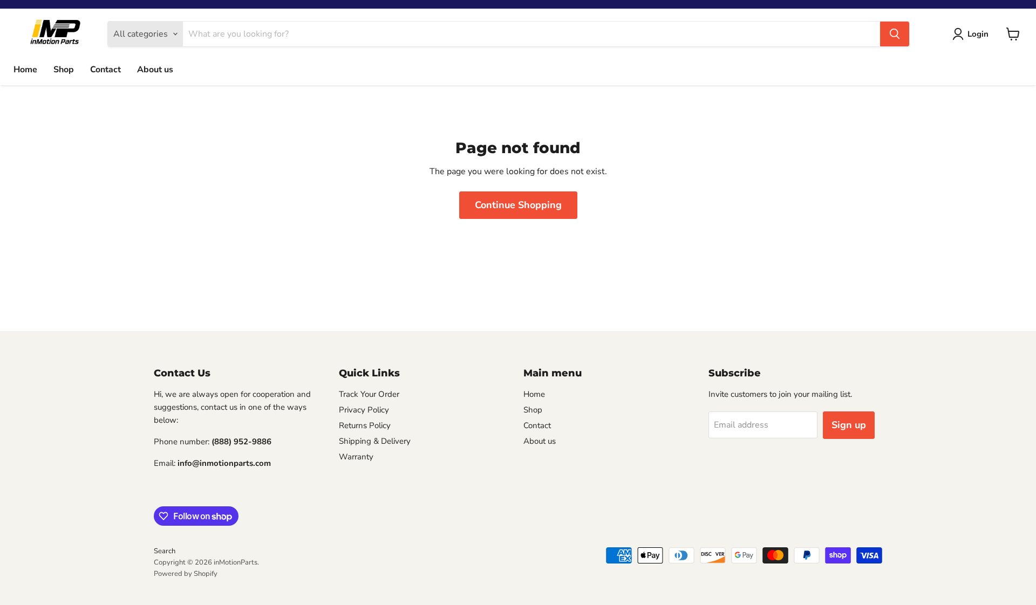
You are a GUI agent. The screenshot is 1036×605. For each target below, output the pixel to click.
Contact (105, 69)
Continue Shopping (518, 204)
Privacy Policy (364, 409)
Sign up (848, 424)
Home (25, 69)
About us (155, 69)
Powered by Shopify (185, 574)
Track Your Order (369, 394)
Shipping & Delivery (375, 441)
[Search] (894, 34)
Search (164, 551)
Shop (63, 69)
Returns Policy (365, 425)
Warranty (356, 456)
